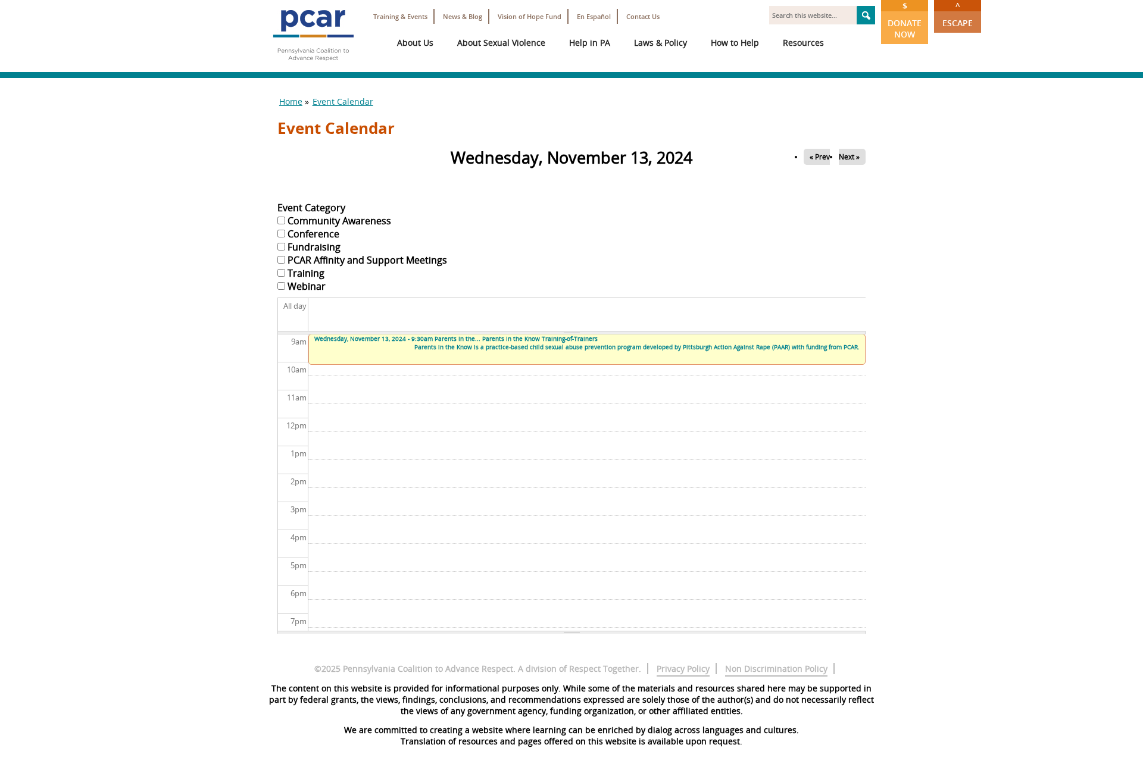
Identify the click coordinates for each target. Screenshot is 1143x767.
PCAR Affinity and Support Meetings (367, 260)
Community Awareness (339, 220)
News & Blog (462, 16)
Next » (849, 157)
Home (290, 101)
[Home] (313, 65)
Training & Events (400, 16)
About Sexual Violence (501, 42)
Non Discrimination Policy (776, 668)
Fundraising (314, 246)
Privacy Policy (683, 668)
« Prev (820, 157)
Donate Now (905, 20)
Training (306, 273)
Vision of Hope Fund (529, 16)
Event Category (311, 207)
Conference (313, 233)
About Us (415, 42)
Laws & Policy (660, 42)
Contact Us (643, 16)
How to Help (735, 42)
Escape (957, 14)
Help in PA (589, 42)
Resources (803, 42)
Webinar (307, 286)
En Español (594, 16)
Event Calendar (343, 101)
